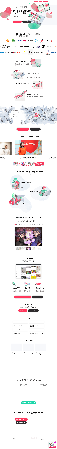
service (14, 421)
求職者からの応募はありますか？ (34, 322)
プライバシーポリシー (21, 424)
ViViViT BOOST (14, 425)
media (26, 421)
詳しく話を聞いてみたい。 (17, 333)
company (32, 421)
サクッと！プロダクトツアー (26, 21)
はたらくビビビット (27, 424)
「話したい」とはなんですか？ (17, 322)
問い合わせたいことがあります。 (34, 333)
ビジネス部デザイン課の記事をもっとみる (28, 389)
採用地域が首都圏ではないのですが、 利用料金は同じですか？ (34, 326)
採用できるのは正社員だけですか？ (18, 325)
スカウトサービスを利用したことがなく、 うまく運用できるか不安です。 (19, 329)
